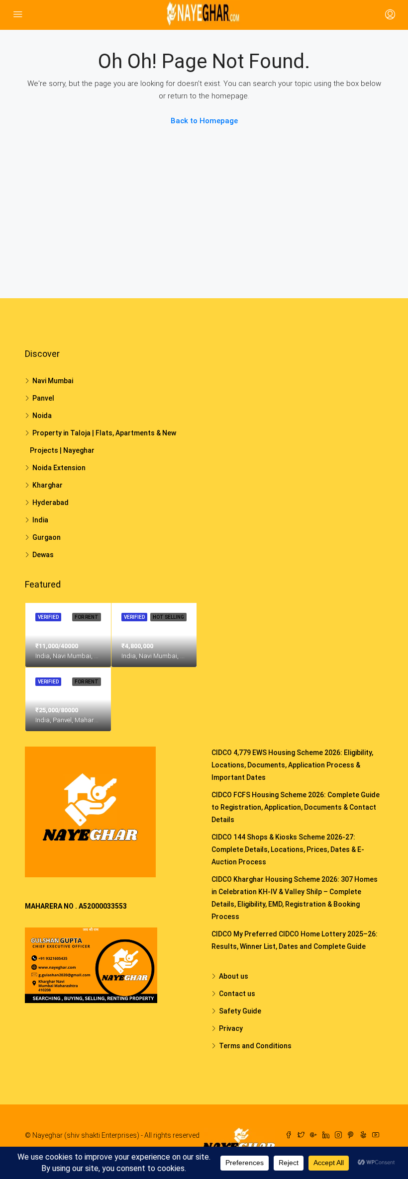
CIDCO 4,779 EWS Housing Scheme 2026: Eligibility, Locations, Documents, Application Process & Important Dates (292, 765)
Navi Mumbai (52, 381)
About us (233, 976)
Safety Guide (240, 1011)
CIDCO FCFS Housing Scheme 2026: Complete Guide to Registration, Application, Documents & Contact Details (295, 807)
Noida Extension (59, 468)
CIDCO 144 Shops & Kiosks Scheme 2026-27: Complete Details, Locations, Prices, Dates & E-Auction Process (287, 849)
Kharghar (47, 485)
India (40, 520)
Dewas (43, 555)
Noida (42, 416)
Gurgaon (46, 537)
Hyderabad (50, 502)
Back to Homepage (204, 120)
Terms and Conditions (255, 1046)
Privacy (231, 1028)
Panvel (43, 398)
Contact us (237, 994)
